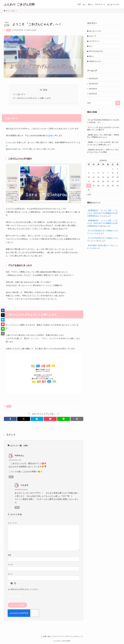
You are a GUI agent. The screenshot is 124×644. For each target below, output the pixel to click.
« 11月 (88, 194)
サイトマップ (58, 636)
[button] (10, 419)
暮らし (91, 56)
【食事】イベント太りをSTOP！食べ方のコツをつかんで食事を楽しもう (103, 143)
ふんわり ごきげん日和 (19, 4)
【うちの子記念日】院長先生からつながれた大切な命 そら (103, 121)
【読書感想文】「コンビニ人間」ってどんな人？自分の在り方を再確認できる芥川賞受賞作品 (102, 213)
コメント (12, 523)
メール (10, 564)
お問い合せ (47, 636)
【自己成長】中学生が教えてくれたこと (102, 245)
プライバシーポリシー (73, 636)
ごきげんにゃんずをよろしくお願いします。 (34, 98)
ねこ (8, 30)
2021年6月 (93, 89)
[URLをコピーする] (76, 419)
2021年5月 (93, 94)
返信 (11, 477)
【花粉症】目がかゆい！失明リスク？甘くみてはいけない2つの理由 (103, 151)
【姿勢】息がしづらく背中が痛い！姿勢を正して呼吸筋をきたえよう (103, 136)
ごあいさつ (20, 94)
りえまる (24, 485)
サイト (10, 574)
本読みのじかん (95, 61)
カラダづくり (94, 41)
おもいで (92, 36)
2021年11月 (93, 78)
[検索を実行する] (117, 103)
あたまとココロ (95, 31)
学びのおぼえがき (96, 51)
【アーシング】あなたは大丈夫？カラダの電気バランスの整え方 (103, 128)
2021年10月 (93, 84)
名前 (9, 555)
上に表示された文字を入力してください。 (24, 589)
